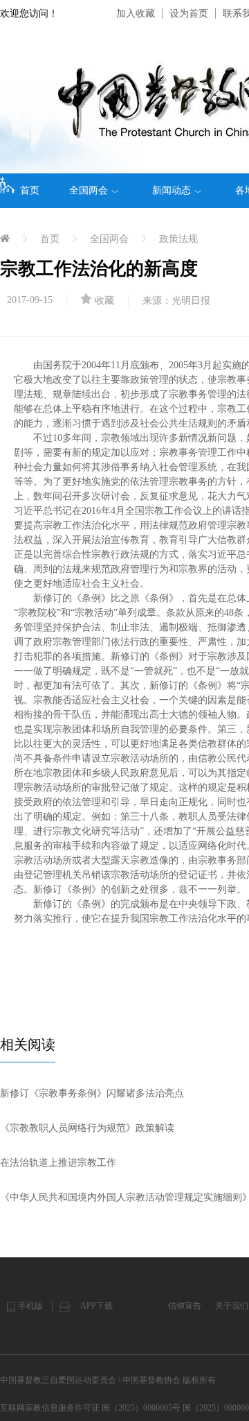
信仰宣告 (184, 1306)
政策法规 (178, 239)
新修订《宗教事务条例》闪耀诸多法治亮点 (92, 1093)
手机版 (30, 1306)
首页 (29, 190)
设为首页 (188, 13)
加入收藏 (135, 13)
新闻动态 (171, 190)
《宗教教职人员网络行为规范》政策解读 (87, 1128)
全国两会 (88, 190)
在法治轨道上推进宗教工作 (58, 1162)
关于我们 (231, 1306)
